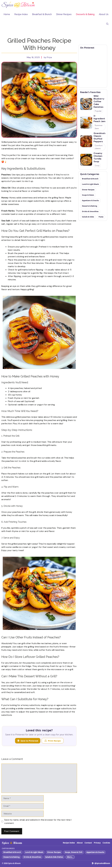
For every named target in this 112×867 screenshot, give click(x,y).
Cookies (106, 843)
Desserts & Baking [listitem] (89, 206)
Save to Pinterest (29, 740)
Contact (88, 843)
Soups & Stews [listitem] (88, 195)
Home (7, 14)
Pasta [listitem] (101, 217)
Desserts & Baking (85, 14)
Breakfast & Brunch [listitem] (90, 179)
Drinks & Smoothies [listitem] (90, 211)
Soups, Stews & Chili (73, 852)
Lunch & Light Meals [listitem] (90, 184)
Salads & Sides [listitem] (88, 217)
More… (70, 857)
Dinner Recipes (64, 14)
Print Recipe (54, 740)
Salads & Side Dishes (54, 857)
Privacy (97, 843)
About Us (103, 14)
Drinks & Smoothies (32, 857)
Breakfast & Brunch (42, 14)
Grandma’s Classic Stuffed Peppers (99, 137)
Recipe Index (21, 14)
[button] (107, 24)
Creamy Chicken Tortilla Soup (98, 157)
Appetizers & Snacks (95, 852)
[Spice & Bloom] (18, 5)
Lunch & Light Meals (34, 852)
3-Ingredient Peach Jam (99, 119)
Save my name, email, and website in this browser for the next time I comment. (37, 821)
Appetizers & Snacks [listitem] (90, 200)
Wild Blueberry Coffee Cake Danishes (99, 101)
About (80, 843)
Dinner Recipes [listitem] (88, 189)
